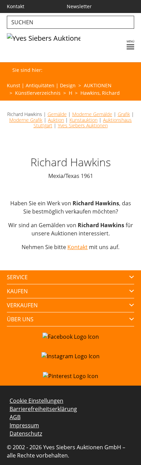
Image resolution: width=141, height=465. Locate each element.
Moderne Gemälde (92, 114)
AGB (15, 417)
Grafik (124, 114)
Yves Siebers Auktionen (83, 125)
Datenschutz (26, 433)
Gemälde (57, 114)
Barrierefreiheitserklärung (43, 409)
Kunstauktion (83, 120)
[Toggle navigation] (130, 47)
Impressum (24, 425)
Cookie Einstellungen (36, 400)
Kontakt (77, 247)
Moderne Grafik (25, 120)
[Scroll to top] (126, 450)
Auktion (56, 120)
